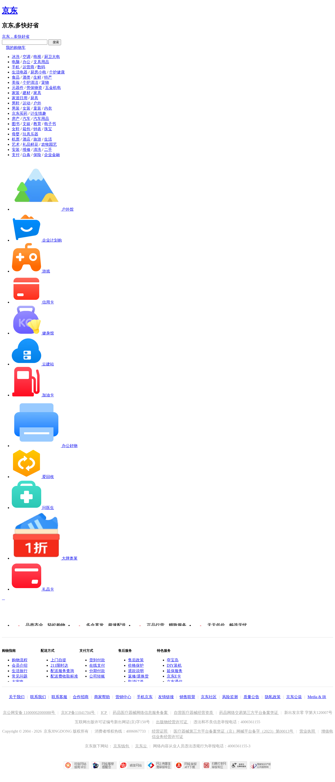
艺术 (16, 144)
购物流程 (19, 660)
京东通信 (174, 682)
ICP (104, 712)
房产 (16, 118)
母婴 (16, 134)
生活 (48, 139)
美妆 (16, 82)
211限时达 (59, 665)
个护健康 (57, 72)
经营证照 (160, 731)
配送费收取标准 (64, 676)
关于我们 (17, 697)
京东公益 (294, 697)
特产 (48, 77)
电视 (37, 57)
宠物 (45, 82)
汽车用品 (41, 118)
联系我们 (38, 697)
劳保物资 (34, 88)
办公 (26, 62)
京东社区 (209, 697)
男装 (16, 108)
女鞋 (16, 129)
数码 (41, 67)
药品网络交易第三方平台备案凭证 (249, 712)
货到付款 (97, 660)
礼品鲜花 (30, 144)
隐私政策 (273, 697)
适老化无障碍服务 (238, 765)
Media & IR (317, 697)
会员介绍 (19, 665)
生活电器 (19, 72)
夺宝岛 (173, 660)
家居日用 (19, 98)
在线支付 (97, 665)
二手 (48, 149)
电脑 (16, 62)
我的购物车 (16, 47)
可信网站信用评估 (76, 765)
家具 (37, 93)
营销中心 (123, 697)
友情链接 (166, 697)
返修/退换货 (138, 676)
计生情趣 (38, 113)
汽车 (26, 118)
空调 (26, 57)
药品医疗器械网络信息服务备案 (141, 712)
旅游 (37, 139)
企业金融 (52, 155)
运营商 (28, 67)
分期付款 (97, 671)
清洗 (37, 149)
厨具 (34, 98)
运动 (26, 103)
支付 (16, 155)
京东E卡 (174, 676)
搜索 (54, 42)
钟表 (37, 129)
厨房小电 (38, 72)
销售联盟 (187, 697)
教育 (37, 124)
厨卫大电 (52, 57)
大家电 (18, 682)
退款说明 (136, 671)
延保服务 (174, 671)
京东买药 (19, 113)
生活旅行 (19, 671)
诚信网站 (131, 765)
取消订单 (136, 682)
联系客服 (59, 697)
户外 (37, 103)
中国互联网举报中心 (159, 765)
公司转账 (97, 676)
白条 (26, 155)
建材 (26, 93)
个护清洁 (30, 82)
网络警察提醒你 (104, 765)
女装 (26, 108)
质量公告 (251, 697)
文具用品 (41, 62)
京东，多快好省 (15, 36)
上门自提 (58, 660)
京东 (10, 10)
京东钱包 (121, 746)
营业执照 (307, 731)
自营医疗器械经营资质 (194, 712)
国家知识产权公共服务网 (260, 765)
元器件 (18, 88)
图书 (16, 124)
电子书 (50, 124)
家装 (16, 93)
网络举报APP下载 (187, 765)
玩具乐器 (30, 134)
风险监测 (230, 697)
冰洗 (16, 57)
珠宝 (48, 129)
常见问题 (19, 676)
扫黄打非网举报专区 (215, 765)
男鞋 (16, 103)
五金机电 (53, 88)
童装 (37, 108)
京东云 (141, 746)
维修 (26, 149)
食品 (16, 77)
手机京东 (145, 697)
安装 (16, 149)
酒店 (26, 139)
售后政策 (136, 660)
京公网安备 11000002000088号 (29, 712)
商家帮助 (102, 697)
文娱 (26, 124)
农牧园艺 (49, 144)
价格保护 (136, 665)
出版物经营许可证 (172, 722)
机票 (16, 139)
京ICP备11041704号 (78, 712)
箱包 (26, 129)
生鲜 (37, 77)
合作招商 (81, 697)
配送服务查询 (62, 671)
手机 (16, 67)
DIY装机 (174, 665)
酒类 (26, 77)
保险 (37, 155)
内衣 (48, 108)
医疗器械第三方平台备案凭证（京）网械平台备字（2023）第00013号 (234, 731)
